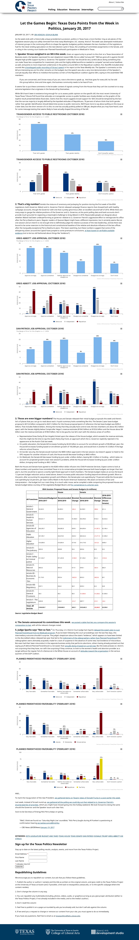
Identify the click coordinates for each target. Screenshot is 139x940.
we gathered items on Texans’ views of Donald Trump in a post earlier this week (87, 798)
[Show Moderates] (67, 742)
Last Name (19, 861)
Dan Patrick (88, 836)
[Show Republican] (81, 197)
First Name (19, 857)
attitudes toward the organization (94, 651)
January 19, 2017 (47, 827)
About (111, 2)
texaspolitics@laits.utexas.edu (68, 916)
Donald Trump (101, 836)
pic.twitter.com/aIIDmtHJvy (48, 823)
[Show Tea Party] (81, 787)
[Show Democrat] (57, 197)
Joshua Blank (52, 34)
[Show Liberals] (57, 742)
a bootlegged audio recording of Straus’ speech (44, 67)
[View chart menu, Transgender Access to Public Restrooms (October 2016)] (121, 114)
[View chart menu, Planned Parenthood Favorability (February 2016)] (121, 658)
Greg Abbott (114, 836)
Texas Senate (76, 836)
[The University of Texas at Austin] (24, 932)
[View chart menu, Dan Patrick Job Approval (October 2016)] (121, 328)
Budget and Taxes (50, 836)
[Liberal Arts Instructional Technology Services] (107, 932)
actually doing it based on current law (80, 646)
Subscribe (120, 2)
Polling (51, 9)
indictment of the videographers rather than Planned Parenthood (90, 638)
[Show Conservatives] (80, 742)
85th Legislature (33, 836)
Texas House (64, 836)
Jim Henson (39, 34)
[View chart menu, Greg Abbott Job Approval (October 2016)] (121, 238)
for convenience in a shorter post (84, 485)
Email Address (21, 854)
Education (62, 9)
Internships (87, 9)
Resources (74, 9)
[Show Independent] (69, 197)
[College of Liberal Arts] (63, 932)
